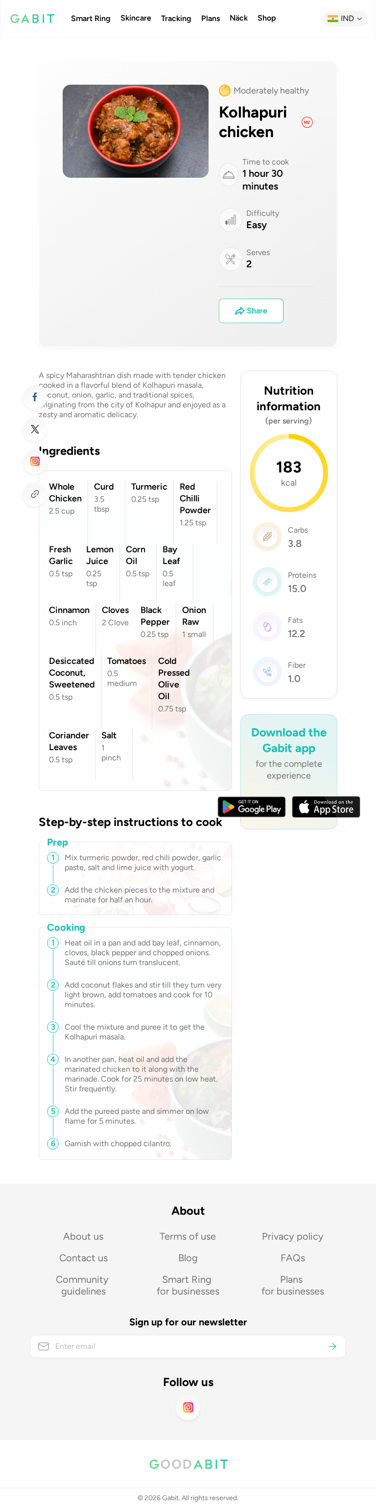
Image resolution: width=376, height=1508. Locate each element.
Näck (239, 18)
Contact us (83, 1258)
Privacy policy (293, 1236)
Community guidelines (83, 1285)
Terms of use (188, 1236)
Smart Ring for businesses (188, 1285)
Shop (267, 18)
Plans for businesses (292, 1285)
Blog (188, 1258)
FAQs (293, 1258)
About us (83, 1236)
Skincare (135, 18)
